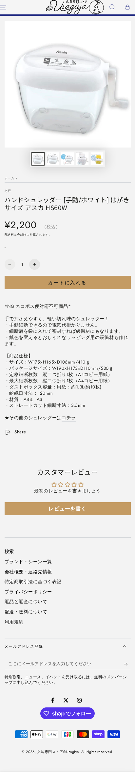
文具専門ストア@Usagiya (58, 751)
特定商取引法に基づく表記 (33, 581)
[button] (112, 7)
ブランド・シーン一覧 (28, 561)
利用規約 (14, 622)
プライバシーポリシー (28, 591)
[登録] (127, 664)
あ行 (8, 190)
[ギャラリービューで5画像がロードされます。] (97, 159)
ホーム (10, 178)
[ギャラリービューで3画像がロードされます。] (67, 159)
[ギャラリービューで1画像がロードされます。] (38, 159)
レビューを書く (67, 508)
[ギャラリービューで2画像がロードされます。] (52, 159)
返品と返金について (26, 601)
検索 (9, 551)
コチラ (69, 418)
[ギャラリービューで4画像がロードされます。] (82, 159)
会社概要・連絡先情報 (28, 571)
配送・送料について (26, 611)
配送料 (9, 234)
